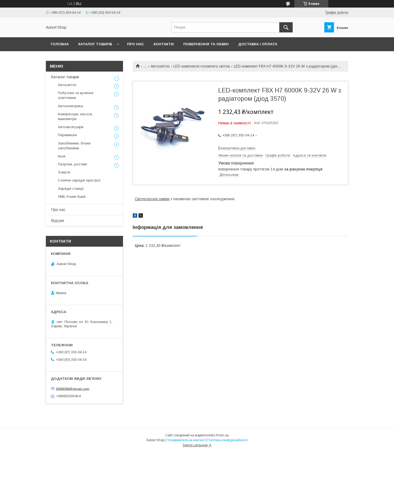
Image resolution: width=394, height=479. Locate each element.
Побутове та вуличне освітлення (75, 95)
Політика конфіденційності (227, 440)
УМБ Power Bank (72, 197)
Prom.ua (222, 435)
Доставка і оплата (257, 44)
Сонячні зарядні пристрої (79, 180)
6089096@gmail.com (72, 389)
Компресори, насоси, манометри (75, 116)
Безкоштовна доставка (236, 148)
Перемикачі (67, 135)
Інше (61, 156)
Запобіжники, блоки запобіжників (74, 145)
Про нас (135, 44)
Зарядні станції (71, 189)
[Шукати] (286, 27)
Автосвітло (160, 66)
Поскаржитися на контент (185, 440)
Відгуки (57, 220)
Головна (60, 44)
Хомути (64, 172)
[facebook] (135, 216)
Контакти (164, 44)
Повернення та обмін (206, 44)
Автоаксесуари (70, 127)
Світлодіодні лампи (152, 199)
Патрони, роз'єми (72, 164)
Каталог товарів (95, 44)
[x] (141, 216)
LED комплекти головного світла (201, 66)
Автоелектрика (70, 106)
